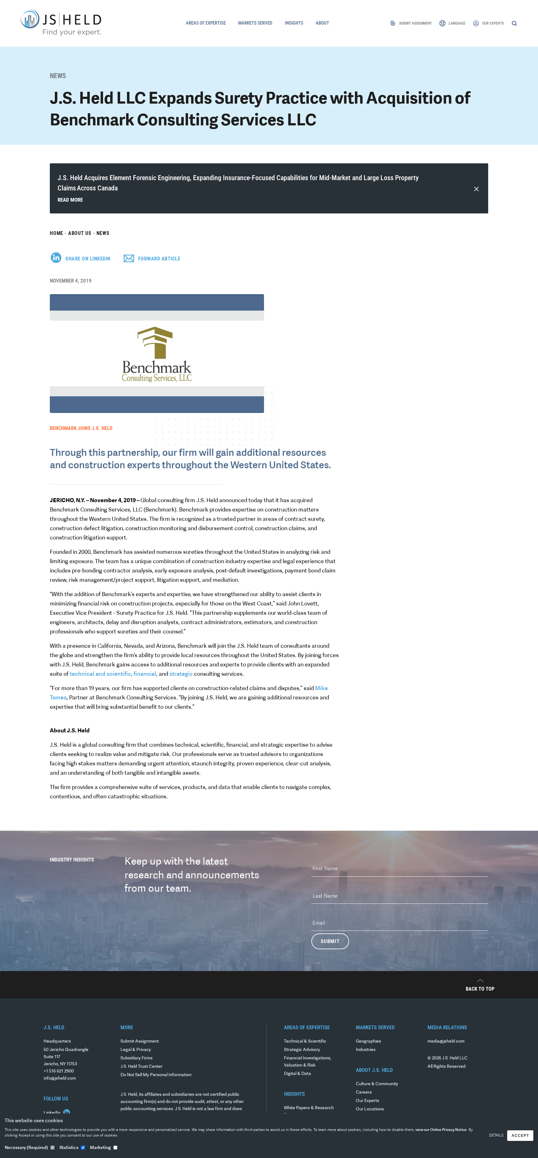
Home (56, 233)
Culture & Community (377, 1084)
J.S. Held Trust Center (141, 1066)
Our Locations (370, 1109)
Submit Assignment (139, 1041)
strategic (181, 674)
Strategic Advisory (302, 1050)
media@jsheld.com (446, 1041)
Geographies (368, 1041)
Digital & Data (297, 1074)
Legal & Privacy (135, 1050)
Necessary (26, 1148)
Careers (364, 1092)
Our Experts (367, 1101)
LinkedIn (52, 1113)
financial (145, 674)
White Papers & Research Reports (309, 1112)
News (103, 233)
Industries (365, 1050)
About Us (80, 233)
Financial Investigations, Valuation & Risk (307, 1062)
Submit (330, 941)
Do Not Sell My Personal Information (155, 1075)
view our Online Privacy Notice (441, 1130)
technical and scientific (100, 674)
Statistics (68, 1148)
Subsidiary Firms (136, 1058)
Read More (70, 200)
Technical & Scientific (305, 1041)
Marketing (100, 1148)
